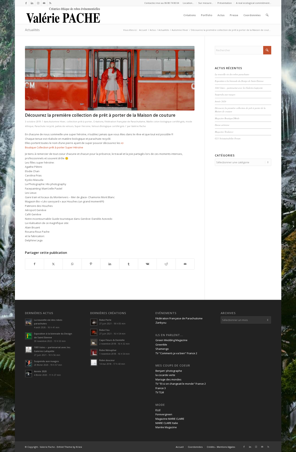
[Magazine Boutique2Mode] (3, 226)
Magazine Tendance (224, 131)
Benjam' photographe (168, 371)
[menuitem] (188, 3)
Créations (98, 121)
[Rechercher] (267, 15)
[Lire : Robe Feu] (93, 332)
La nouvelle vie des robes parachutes (232, 74)
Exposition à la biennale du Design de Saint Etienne (239, 80)
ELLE (158, 410)
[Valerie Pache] (63, 15)
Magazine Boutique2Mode (227, 118)
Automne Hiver (57, 121)
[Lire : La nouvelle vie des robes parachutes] (28, 322)
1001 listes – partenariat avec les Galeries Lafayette (239, 87)
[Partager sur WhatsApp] (72, 264)
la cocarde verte (165, 375)
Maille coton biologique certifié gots (165, 121)
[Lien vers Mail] (44, 3)
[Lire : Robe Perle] (93, 322)
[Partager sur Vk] (147, 264)
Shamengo (162, 349)
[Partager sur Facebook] (34, 264)
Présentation (224, 2)
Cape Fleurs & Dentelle (112, 340)
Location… (188, 2)
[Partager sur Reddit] (166, 264)
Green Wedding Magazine (171, 340)
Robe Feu (104, 329)
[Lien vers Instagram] (38, 3)
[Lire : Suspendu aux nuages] (28, 363)
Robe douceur (107, 360)
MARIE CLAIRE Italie (166, 423)
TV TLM (159, 392)
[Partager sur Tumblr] (128, 264)
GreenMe (161, 344)
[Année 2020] (293, 226)
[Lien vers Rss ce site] (50, 3)
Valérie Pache (138, 126)
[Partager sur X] (53, 264)
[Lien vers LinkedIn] (32, 3)
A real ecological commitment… (253, 2)
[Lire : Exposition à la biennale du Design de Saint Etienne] (28, 336)
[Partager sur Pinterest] (91, 264)
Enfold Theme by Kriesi (69, 446)
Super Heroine (82, 126)
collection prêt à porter (79, 121)
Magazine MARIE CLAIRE (169, 419)
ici (122, 143)
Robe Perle (105, 319)
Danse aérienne (222, 124)
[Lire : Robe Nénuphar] (93, 352)
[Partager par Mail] (185, 264)
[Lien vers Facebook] (26, 3)
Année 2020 (220, 101)
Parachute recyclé (44, 126)
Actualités (32, 30)
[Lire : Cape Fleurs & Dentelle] (93, 342)
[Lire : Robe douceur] (93, 362)
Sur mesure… (205, 2)
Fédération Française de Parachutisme (125, 121)
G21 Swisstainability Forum (227, 138)
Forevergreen (163, 414)
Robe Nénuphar (108, 350)
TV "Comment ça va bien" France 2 (176, 353)
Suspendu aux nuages (225, 94)
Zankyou (160, 322)
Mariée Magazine (166, 427)
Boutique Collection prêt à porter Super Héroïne (54, 147)
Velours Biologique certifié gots (108, 126)
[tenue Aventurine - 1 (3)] (110, 78)
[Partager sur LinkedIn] (109, 264)
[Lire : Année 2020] (28, 373)
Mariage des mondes (168, 379)
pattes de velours (64, 126)
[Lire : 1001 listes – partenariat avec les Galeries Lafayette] (28, 349)
